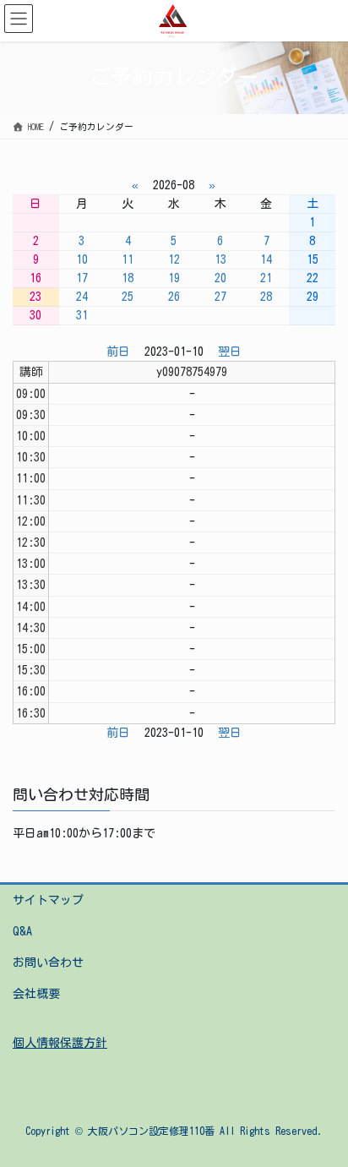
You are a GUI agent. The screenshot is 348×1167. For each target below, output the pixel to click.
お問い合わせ (48, 962)
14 (266, 259)
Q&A (22, 931)
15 (312, 259)
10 (82, 259)
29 (312, 297)
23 (35, 297)
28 (266, 297)
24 (82, 297)
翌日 (230, 351)
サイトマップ (48, 900)
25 (127, 297)
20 (220, 278)
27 (220, 297)
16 (35, 278)
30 (35, 315)
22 (312, 278)
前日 (118, 351)
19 (174, 278)
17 (82, 278)
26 (174, 297)
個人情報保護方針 (60, 1043)
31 (82, 315)
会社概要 (36, 994)
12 (174, 259)
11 (127, 259)
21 (266, 278)
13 (220, 259)
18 (127, 278)
